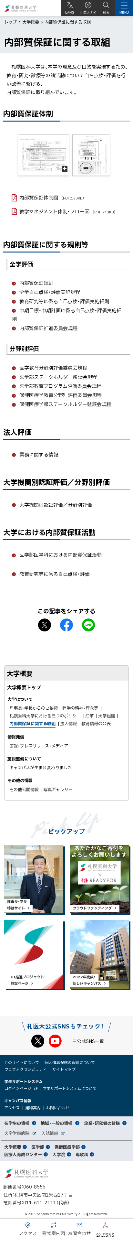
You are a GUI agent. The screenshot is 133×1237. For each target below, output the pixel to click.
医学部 (37, 1147)
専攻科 (82, 1154)
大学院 (58, 1154)
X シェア (44, 624)
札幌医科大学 (20, 8)
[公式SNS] (95, 1226)
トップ (10, 22)
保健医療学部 (67, 1147)
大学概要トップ (24, 687)
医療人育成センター (23, 1154)
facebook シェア (66, 624)
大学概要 (30, 22)
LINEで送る (88, 624)
